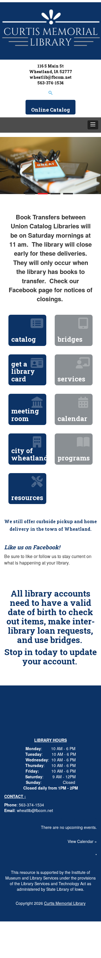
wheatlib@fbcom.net (50, 77)
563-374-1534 (50, 83)
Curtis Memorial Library (65, 903)
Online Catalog (50, 109)
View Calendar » (82, 841)
